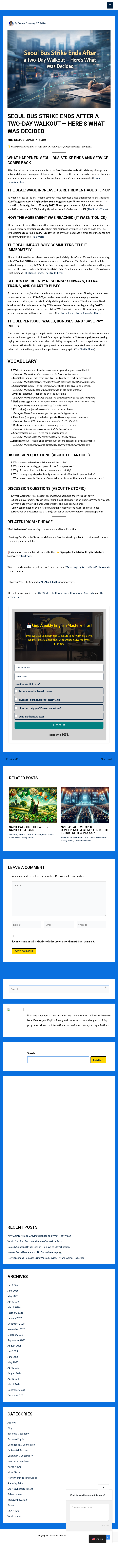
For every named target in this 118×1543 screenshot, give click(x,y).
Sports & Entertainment (20, 1488)
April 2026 (13, 1301)
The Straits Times (97, 209)
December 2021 (16, 1395)
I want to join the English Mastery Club (39, 699)
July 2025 (12, 1351)
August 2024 (14, 1373)
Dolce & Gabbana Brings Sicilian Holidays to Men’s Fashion (38, 1246)
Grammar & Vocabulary (20, 1455)
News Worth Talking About (21, 837)
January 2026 (14, 1318)
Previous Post (12, 759)
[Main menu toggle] (110, 5)
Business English (16, 1439)
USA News (13, 1510)
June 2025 (13, 1356)
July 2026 (12, 1285)
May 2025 (12, 1362)
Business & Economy (85, 837)
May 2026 (12, 1296)
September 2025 (16, 1340)
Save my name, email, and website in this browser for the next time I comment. (53, 941)
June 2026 (13, 1290)
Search (31, 1053)
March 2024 (14, 1384)
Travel (11, 1505)
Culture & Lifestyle (32, 834)
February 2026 (15, 1312)
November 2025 (16, 1329)
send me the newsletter (31, 716)
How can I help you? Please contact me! (40, 708)
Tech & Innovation (82, 840)
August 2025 (14, 1345)
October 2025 (15, 1334)
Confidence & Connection (21, 1444)
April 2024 (13, 1378)
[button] (59, 701)
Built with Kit (59, 734)
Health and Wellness (18, 1461)
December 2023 (16, 1389)
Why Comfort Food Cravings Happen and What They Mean (39, 1235)
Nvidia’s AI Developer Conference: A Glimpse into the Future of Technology (85, 830)
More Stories (48, 834)
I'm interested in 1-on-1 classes (35, 691)
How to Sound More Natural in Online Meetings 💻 (34, 1252)
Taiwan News (14, 1494)
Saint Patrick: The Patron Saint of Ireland (28, 828)
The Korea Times (33, 272)
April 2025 (13, 1367)
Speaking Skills (15, 1483)
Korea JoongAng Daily (88, 313)
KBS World (38, 236)
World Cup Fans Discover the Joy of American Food (34, 1241)
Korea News (14, 1466)
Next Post (108, 759)
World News (14, 1516)
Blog (10, 1428)
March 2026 (14, 1307)
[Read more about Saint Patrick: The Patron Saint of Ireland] (33, 804)
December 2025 (16, 1323)
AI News (12, 1422)
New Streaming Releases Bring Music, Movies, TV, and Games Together (45, 1257)
